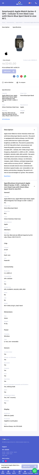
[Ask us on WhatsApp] (34, 470)
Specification (17, 27)
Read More (7, 176)
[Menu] (3, 3)
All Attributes (6, 119)
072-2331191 (5, 450)
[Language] (30, 3)
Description (5, 27)
